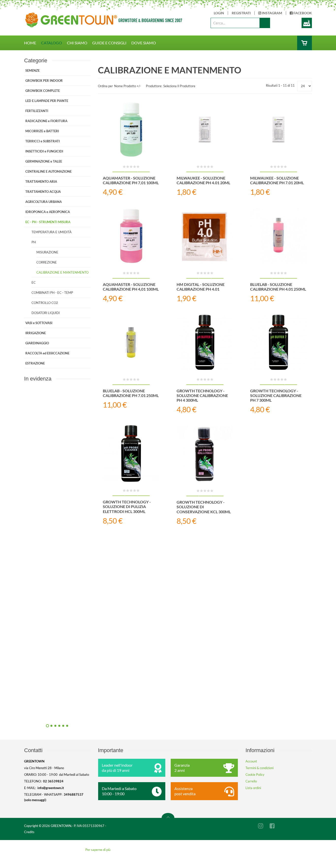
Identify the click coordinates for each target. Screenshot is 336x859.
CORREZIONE (46, 262)
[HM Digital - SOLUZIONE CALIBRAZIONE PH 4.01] (205, 236)
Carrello (251, 781)
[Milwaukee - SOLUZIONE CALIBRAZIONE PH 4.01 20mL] (205, 129)
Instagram (271, 13)
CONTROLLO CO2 (44, 303)
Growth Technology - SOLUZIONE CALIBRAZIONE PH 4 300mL (202, 395)
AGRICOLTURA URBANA (43, 202)
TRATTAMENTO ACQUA (43, 192)
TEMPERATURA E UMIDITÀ (51, 232)
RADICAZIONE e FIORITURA (46, 121)
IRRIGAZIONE (35, 333)
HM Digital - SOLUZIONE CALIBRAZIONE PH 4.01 (201, 286)
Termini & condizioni (259, 768)
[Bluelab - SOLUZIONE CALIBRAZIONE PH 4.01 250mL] (278, 236)
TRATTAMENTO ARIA (41, 181)
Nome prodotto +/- (127, 86)
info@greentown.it (50, 788)
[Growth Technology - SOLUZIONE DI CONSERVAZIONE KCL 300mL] (205, 453)
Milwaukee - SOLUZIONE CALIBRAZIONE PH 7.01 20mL (277, 180)
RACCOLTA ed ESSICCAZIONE (47, 353)
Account (251, 761)
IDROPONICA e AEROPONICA (47, 212)
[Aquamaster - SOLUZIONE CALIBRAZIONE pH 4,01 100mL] (131, 236)
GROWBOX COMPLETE (42, 91)
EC (33, 282)
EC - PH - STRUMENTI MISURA (47, 222)
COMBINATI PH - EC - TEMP (52, 293)
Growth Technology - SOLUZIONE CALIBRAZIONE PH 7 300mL (276, 395)
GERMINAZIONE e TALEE (43, 161)
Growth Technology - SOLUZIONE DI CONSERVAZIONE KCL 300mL (204, 507)
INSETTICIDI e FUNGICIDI (44, 151)
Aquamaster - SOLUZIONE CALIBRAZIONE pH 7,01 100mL (131, 180)
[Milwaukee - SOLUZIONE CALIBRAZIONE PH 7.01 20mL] (278, 129)
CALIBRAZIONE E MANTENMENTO (62, 272)
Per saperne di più (97, 850)
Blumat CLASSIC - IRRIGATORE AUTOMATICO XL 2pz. (110, 713)
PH (33, 242)
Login (219, 13)
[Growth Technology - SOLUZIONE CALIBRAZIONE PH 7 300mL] (278, 342)
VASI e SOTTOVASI (38, 323)
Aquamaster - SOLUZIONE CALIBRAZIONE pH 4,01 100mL (131, 286)
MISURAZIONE (47, 252)
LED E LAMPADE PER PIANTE (46, 101)
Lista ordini (253, 788)
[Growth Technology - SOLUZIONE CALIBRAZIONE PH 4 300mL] (205, 342)
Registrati (241, 13)
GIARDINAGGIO (37, 343)
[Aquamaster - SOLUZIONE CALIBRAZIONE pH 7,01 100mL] (131, 129)
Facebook (302, 13)
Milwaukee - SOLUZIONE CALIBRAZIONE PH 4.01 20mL (203, 180)
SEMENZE (32, 70)
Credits (29, 832)
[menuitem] (32, 42)
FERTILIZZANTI (36, 111)
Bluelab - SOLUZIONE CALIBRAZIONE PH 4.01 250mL (278, 286)
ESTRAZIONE (35, 363)
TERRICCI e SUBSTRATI (42, 141)
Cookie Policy (254, 774)
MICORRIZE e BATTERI (42, 131)
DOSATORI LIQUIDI (45, 313)
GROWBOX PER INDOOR (44, 81)
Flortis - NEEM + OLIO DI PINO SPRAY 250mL (110, 491)
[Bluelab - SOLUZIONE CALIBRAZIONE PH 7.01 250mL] (131, 342)
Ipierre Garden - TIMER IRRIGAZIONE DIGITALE (110, 602)
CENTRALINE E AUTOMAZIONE (48, 171)
